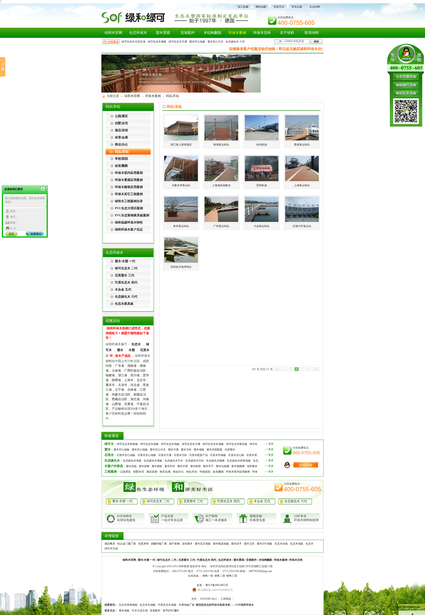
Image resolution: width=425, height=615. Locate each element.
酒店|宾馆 (121, 130)
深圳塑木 (187, 543)
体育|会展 (121, 137)
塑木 (120, 350)
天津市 (122, 385)
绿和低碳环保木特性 (129, 222)
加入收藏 (243, 6)
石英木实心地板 (146, 455)
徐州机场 (261, 144)
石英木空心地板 (126, 455)
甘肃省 (128, 404)
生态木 (136, 344)
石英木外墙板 (218, 455)
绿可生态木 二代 (126, 268)
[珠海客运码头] (221, 138)
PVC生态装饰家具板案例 (132, 215)
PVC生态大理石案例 (129, 208)
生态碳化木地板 (132, 460)
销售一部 (207, 575)
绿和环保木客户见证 (129, 229)
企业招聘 (314, 6)
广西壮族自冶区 (135, 370)
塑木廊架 (157, 466)
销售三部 (231, 575)
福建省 (110, 375)
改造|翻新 (121, 165)
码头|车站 (172, 96)
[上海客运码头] (302, 179)
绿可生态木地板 (170, 444)
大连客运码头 (262, 226)
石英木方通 (165, 455)
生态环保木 (138, 33)
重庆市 (110, 385)
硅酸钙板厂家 (159, 543)
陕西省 (116, 380)
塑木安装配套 (214, 449)
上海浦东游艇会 (221, 185)
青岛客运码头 (181, 226)
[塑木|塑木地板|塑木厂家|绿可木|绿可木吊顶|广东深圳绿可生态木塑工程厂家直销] (178, 23)
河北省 (135, 385)
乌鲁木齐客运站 (181, 185)
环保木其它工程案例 (129, 194)
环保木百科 (262, 33)
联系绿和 (312, 33)
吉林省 (132, 389)
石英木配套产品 (198, 455)
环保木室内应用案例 (129, 173)
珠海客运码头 (221, 144)
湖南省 (132, 365)
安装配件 (188, 33)
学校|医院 (121, 158)
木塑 (132, 350)
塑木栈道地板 (221, 543)
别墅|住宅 (121, 123)
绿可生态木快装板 (127, 444)
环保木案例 (237, 33)
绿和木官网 (113, 33)
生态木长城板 (148, 604)
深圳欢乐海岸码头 (181, 266)
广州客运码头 (221, 226)
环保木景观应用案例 (129, 180)
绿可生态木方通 (177, 41)
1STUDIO (205, 598)
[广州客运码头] (221, 220)
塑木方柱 (186, 449)
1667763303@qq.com (260, 571)
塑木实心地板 (140, 449)
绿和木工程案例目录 (129, 201)
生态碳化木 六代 (235, 41)
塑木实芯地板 (203, 543)
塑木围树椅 (238, 466)
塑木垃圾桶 (222, 466)
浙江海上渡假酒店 (181, 144)
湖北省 (135, 399)
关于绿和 (287, 33)
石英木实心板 (236, 455)
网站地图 (261, 6)
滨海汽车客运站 (302, 226)
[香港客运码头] (302, 138)
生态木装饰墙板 (128, 604)
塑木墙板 (199, 449)
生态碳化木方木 (173, 460)
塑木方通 (173, 449)
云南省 (116, 370)
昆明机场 (261, 185)
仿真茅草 (143, 543)
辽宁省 (119, 389)
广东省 (119, 365)
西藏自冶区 (119, 399)
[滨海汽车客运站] (302, 220)
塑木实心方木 (215, 41)
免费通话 (36, 233)
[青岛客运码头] (181, 220)
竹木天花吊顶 (140, 610)
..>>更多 (269, 443)
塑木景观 (163, 33)
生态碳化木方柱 (194, 460)
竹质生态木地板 (167, 604)
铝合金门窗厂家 (126, 543)
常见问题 (297, 6)
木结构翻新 (212, 33)
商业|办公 (121, 144)
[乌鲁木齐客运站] (181, 179)
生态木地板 (296, 543)
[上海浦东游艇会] (221, 179)
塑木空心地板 (197, 41)
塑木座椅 (144, 466)
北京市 (141, 380)
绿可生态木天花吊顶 (133, 41)
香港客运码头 (302, 144)
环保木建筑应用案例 (129, 187)
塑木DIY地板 (264, 543)
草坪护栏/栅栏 (171, 610)
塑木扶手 (236, 543)
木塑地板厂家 (187, 604)
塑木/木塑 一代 (125, 261)
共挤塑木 (230, 449)
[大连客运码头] (261, 220)
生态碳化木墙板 (153, 460)
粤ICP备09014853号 (216, 585)
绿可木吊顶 (111, 548)
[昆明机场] (261, 179)
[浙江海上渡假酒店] (181, 138)
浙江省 (122, 375)
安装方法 (279, 6)
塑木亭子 (208, 466)
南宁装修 (174, 543)
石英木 (144, 350)
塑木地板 (124, 610)
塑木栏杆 (169, 466)
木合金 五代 (123, 289)
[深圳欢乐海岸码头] (181, 260)
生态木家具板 (124, 303)
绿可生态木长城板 (213, 444)
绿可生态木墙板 (157, 41)
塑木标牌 (195, 466)
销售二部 (219, 575)
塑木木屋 (182, 466)
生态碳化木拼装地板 (239, 460)
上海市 (128, 380)
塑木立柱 (249, 543)
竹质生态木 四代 (126, 282)
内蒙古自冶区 (121, 394)
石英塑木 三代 (124, 275)
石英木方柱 (180, 455)
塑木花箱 (131, 466)
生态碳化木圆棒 (215, 460)
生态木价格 (281, 543)
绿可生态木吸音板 (236, 444)
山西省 (116, 404)
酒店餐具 (109, 543)
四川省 (135, 375)
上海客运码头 (302, 185)
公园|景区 (121, 116)
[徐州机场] (261, 138)
